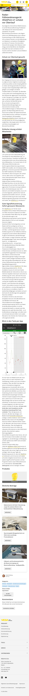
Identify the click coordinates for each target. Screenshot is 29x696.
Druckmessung (4, 634)
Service (3, 648)
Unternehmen (5, 653)
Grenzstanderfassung (6, 631)
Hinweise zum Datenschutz (7, 687)
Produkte (4, 623)
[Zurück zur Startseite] (6, 620)
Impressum (22, 683)
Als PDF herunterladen (7, 594)
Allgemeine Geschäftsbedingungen (9, 683)
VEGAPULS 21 (14, 200)
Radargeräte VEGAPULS (8, 118)
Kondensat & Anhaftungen (19, 583)
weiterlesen (8, 512)
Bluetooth (9, 583)
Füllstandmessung (5, 628)
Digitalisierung (4, 636)
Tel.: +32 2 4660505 (5, 667)
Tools (3, 642)
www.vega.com (4, 671)
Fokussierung (11, 586)
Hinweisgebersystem (20, 687)
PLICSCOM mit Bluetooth (16, 416)
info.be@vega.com (5, 669)
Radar (17, 586)
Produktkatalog (4, 626)
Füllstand (5, 586)
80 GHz (4, 583)
